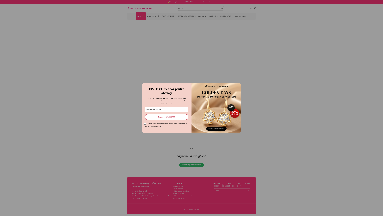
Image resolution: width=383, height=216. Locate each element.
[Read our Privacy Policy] (188, 127)
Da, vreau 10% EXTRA (166, 117)
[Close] (239, 85)
